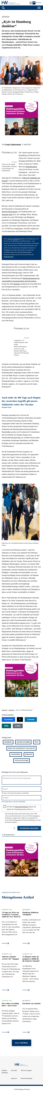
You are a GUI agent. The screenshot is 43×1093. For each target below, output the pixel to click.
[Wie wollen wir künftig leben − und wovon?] (5, 1032)
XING (6, 726)
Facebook (8, 719)
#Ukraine (28, 754)
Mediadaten (5, 1072)
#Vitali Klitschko (21, 760)
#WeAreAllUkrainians (9, 212)
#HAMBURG (8, 742)
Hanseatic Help (7, 214)
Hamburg (16, 284)
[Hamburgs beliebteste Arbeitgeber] (26, 943)
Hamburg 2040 (7, 909)
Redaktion (4, 1070)
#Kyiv (37, 742)
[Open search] (3, 7)
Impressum (14, 1078)
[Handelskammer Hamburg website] (35, 3)
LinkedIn (31, 719)
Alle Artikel (14, 1070)
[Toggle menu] (39, 7)
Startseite (4, 710)
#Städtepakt (16, 754)
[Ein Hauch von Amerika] (26, 1032)
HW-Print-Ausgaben (26, 1070)
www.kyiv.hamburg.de (14, 239)
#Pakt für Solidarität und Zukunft (21, 748)
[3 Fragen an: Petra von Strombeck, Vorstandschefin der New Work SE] (5, 943)
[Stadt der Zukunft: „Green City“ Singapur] (5, 990)
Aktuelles (5, 16)
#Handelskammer (23, 742)
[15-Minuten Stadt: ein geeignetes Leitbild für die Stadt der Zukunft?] (26, 990)
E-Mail (17, 726)
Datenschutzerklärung (21, 807)
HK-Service (26, 1000)
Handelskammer (31, 167)
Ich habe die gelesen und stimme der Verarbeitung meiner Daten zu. (21, 808)
